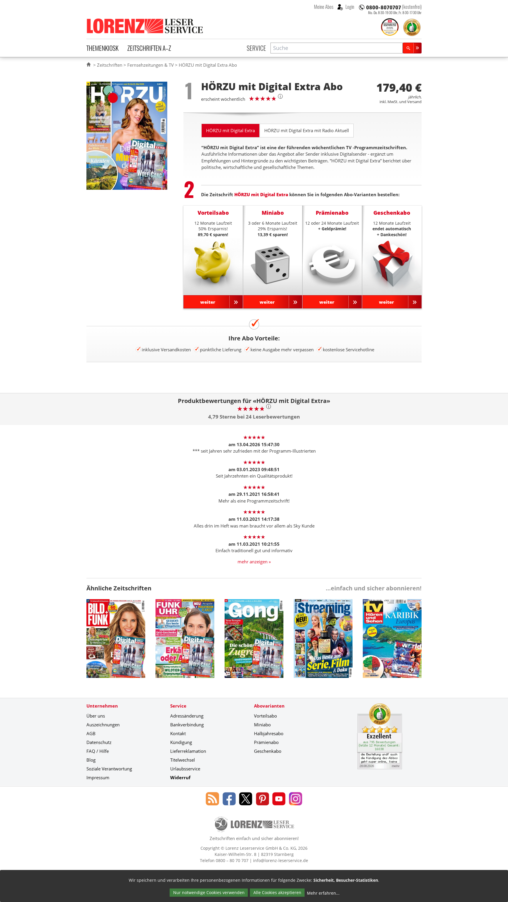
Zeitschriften (109, 65)
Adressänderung (186, 716)
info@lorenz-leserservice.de (280, 860)
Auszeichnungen (103, 725)
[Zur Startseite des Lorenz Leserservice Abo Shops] (145, 26)
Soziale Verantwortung (109, 769)
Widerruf (180, 777)
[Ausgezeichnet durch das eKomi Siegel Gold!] (412, 27)
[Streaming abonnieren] (323, 643)
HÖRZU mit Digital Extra (230, 130)
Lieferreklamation (188, 751)
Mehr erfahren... (323, 893)
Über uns (95, 716)
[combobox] (336, 48)
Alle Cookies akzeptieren (277, 892)
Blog (91, 760)
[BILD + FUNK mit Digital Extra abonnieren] (115, 643)
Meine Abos (323, 6)
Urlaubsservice (185, 769)
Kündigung (181, 742)
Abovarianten (269, 706)
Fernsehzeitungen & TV (150, 65)
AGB (91, 733)
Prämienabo (266, 742)
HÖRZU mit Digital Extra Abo (208, 65)
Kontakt (178, 733)
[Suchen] (412, 48)
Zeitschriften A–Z (149, 48)
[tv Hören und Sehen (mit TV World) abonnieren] (392, 643)
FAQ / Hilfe (97, 751)
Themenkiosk (102, 48)
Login (349, 6)
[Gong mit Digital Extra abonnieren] (254, 643)
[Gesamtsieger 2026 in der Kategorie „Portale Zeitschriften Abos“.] (390, 27)
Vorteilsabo (265, 716)
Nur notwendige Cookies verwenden (209, 892)
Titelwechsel (182, 760)
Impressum (97, 777)
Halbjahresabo (268, 733)
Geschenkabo (267, 751)
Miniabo (262, 725)
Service (256, 48)
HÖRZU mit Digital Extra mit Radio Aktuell (306, 130)
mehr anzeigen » (254, 562)
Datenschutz (98, 742)
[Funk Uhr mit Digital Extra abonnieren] (185, 643)
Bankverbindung (187, 725)
